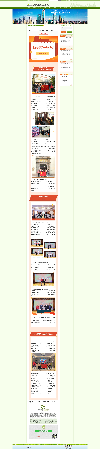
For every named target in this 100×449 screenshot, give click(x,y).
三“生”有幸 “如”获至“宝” (64, 76)
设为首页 (66, 0)
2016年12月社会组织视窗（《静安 (65, 80)
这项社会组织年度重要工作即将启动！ (66, 53)
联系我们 (72, 0)
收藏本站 (69, 0)
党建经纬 (50, 7)
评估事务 (55, 7)
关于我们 (34, 7)
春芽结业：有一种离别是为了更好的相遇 (66, 66)
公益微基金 (60, 7)
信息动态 (39, 7)
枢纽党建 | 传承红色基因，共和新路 (65, 41)
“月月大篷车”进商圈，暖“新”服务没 (65, 63)
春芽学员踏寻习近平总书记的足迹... (65, 67)
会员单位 (71, 7)
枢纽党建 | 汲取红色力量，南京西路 (65, 40)
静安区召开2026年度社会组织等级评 (65, 50)
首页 (29, 7)
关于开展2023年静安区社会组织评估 (65, 54)
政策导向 (45, 7)
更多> (71, 35)
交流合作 (65, 7)
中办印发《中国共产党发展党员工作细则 (66, 37)
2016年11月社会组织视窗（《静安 (65, 81)
